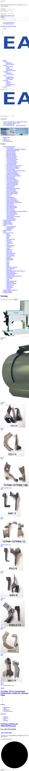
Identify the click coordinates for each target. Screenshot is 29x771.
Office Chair (9, 269)
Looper (8, 248)
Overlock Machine (10, 185)
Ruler (7, 238)
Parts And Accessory (10, 70)
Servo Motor (9, 229)
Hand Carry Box (10, 284)
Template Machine (10, 215)
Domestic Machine (7, 222)
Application (6, 71)
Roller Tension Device (11, 198)
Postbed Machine (10, 187)
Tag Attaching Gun (10, 239)
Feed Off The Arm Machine (12, 168)
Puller (4, 231)
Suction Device (9, 243)
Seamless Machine (7, 291)
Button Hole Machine (11, 155)
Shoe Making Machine (11, 206)
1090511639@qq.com (21, 125)
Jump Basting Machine (11, 179)
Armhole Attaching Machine (12, 150)
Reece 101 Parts (10, 254)
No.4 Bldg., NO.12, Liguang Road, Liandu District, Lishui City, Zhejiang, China (15, 122)
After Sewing (9, 69)
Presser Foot (9, 251)
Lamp (7, 244)
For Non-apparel (10, 74)
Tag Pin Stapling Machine (12, 213)
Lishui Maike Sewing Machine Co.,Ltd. (18, 735)
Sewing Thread (9, 277)
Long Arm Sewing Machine (12, 180)
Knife (7, 264)
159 (4, 685)
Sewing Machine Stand (11, 199)
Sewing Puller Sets (10, 272)
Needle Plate (9, 246)
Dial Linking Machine (11, 164)
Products (5, 65)
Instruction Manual (10, 84)
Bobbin (8, 236)
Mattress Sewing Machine (12, 184)
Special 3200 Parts (10, 255)
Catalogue (8, 81)
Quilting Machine (10, 197)
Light (7, 262)
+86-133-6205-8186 (9, 22)
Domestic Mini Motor (11, 226)
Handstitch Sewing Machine (12, 174)
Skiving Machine (10, 203)
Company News (9, 76)
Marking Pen (9, 286)
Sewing (8, 67)
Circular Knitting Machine (9, 220)
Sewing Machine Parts (8, 232)
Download (5, 80)
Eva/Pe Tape (9, 278)
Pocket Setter (9, 194)
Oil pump (8, 288)
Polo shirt (8, 196)
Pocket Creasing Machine (12, 192)
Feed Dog (8, 235)
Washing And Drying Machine (13, 216)
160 (5, 685)
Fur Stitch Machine (10, 169)
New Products (9, 79)
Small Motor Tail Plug (11, 283)
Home (4, 60)
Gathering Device (10, 282)
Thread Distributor (10, 245)
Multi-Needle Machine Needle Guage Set (15, 270)
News (4, 75)
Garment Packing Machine (12, 173)
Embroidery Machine (8, 224)
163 (10, 685)
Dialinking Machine (7, 292)
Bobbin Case (9, 249)
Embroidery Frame (10, 274)
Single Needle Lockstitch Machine (14, 202)
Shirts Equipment (10, 208)
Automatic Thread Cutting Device (14, 276)
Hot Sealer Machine (10, 178)
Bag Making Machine (11, 158)
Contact (5, 86)
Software (8, 83)
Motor (4, 225)
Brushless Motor (10, 227)
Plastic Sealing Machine (11, 273)
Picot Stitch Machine (11, 189)
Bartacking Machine (10, 152)
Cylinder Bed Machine (11, 163)
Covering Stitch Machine (12, 161)
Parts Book (8, 85)
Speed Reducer (9, 287)
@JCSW (10, 739)
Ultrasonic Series (7, 221)
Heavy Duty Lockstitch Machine (13, 175)
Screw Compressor (10, 210)
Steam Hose (9, 241)
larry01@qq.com (9, 23)
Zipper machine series (11, 218)
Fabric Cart (8, 250)
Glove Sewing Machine (11, 172)
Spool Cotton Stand (10, 253)
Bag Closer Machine (11, 151)
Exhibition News (10, 78)
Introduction (9, 62)
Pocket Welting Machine (11, 193)
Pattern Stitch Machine (11, 191)
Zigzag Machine (10, 217)
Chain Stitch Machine (11, 160)
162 (9, 685)
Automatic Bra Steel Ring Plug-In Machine (16, 149)
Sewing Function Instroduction (10, 290)
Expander (8, 257)
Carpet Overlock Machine (12, 159)
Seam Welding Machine (11, 207)
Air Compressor (10, 147)
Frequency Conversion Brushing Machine (15, 170)
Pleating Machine (7, 230)
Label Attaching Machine (12, 182)
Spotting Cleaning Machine (12, 201)
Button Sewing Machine (11, 156)
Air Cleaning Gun (10, 268)
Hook (7, 234)
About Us (5, 61)
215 (13, 685)
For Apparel (9, 73)
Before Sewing (9, 66)
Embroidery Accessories (11, 267)
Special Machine (10, 205)
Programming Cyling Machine (13, 188)
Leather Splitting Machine (12, 183)
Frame (7, 279)
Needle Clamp (9, 258)
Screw (7, 260)
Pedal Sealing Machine (11, 281)
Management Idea (10, 64)
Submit (2, 17)
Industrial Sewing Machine (9, 146)
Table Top (8, 240)
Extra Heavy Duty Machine (12, 166)
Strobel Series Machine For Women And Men (16, 211)
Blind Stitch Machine (11, 154)
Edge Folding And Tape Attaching (14, 165)
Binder (8, 263)
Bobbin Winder (9, 259)
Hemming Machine (10, 177)
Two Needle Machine (11, 212)
